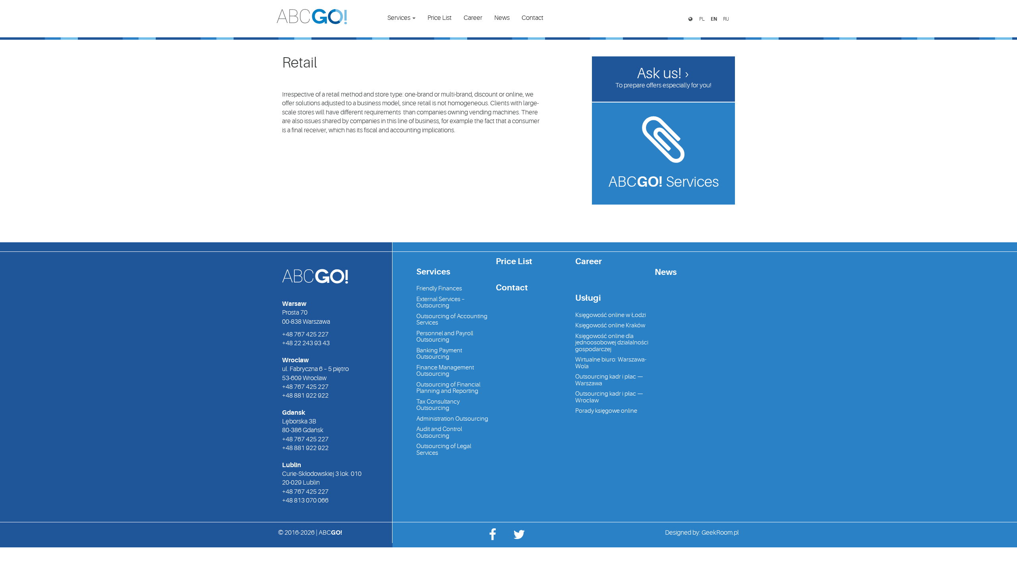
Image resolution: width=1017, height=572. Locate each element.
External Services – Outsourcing (440, 302)
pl (702, 19)
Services (399, 17)
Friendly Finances (439, 288)
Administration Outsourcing (452, 418)
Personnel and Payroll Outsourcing (444, 337)
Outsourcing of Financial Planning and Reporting (448, 388)
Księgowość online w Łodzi (610, 315)
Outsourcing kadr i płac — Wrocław (609, 397)
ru (726, 19)
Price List (439, 17)
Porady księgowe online (606, 411)
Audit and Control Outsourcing (439, 432)
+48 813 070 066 (305, 500)
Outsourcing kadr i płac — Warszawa (609, 380)
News (502, 17)
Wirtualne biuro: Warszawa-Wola (610, 363)
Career (473, 17)
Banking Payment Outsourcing (439, 354)
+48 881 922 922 (305, 395)
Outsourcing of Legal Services (443, 449)
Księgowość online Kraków (610, 325)
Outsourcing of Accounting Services (451, 320)
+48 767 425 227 (305, 334)
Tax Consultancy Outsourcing (438, 405)
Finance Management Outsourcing (445, 371)
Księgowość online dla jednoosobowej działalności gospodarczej (611, 343)
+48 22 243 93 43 (306, 343)
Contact (532, 17)
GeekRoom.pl (720, 532)
